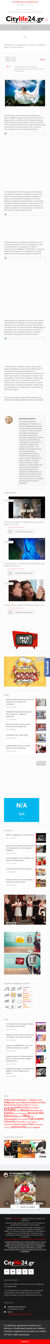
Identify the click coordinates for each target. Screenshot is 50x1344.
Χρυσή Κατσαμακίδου (27, 419)
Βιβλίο (27, 1105)
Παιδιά (32, 1116)
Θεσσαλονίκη (36, 1110)
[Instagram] (29, 5)
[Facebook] (19, 5)
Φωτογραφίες (39, 1124)
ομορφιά (36, 1127)
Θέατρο (25, 1110)
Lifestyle (18, 1100)
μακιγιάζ (29, 1127)
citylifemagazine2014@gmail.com (26, 2)
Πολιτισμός (36, 1119)
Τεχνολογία (8, 1124)
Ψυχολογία (7, 1127)
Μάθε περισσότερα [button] (21, 1334)
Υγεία (25, 990)
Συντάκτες (19, 9)
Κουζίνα (16, 1113)
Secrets (39, 1100)
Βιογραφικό (34, 1105)
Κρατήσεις (23, 1113)
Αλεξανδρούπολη (11, 1105)
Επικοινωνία (29, 9)
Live (24, 1100)
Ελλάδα (10, 1110)
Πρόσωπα (9, 1121)
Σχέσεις (34, 1122)
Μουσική (10, 1116)
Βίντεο (21, 1105)
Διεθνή (18, 1107)
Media (33, 1100)
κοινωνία (19, 1127)
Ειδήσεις (26, 1108)
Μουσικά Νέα (36, 1113)
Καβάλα (8, 1113)
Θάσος (18, 1111)
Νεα (26, 1116)
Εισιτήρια (35, 1108)
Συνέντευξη (20, 1122)
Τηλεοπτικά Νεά (21, 1124)
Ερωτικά (26, 993)
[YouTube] (25, 5)
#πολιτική (9, 1100)
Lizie (28, 1100)
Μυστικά (19, 1116)
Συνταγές (28, 1122)
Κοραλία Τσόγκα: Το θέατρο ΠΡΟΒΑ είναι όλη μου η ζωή (24, 605)
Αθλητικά (26, 1102)
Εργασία (25, 997)
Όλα (43, 60)
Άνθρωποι (9, 1102)
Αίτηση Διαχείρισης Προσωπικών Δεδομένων (25, 12)
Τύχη (24, 1005)
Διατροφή (8, 1107)
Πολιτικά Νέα (23, 1119)
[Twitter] (22, 5)
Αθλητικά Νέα (38, 1102)
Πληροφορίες (11, 1119)
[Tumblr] (32, 5)
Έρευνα (18, 1103)
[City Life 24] (25, 19)
